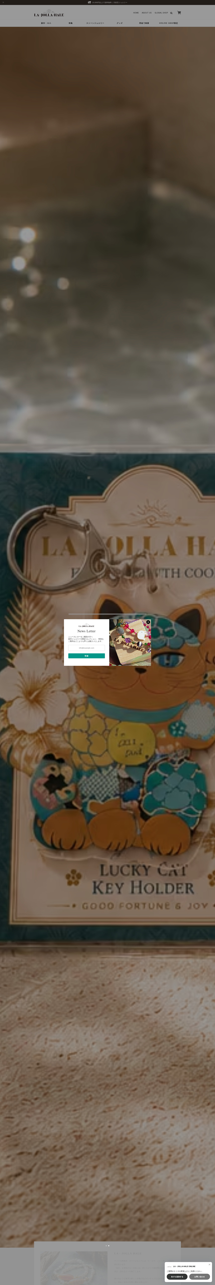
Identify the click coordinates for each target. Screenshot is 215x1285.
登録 (87, 656)
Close (148, 622)
